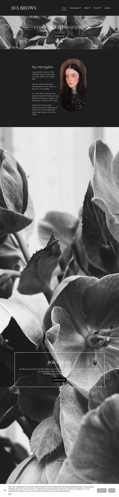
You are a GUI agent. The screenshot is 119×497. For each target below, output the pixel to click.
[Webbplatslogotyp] (24, 13)
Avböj (111, 490)
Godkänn (102, 490)
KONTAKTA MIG (59, 380)
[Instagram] (57, 41)
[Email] (61, 41)
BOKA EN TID (59, 36)
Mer (10, 494)
